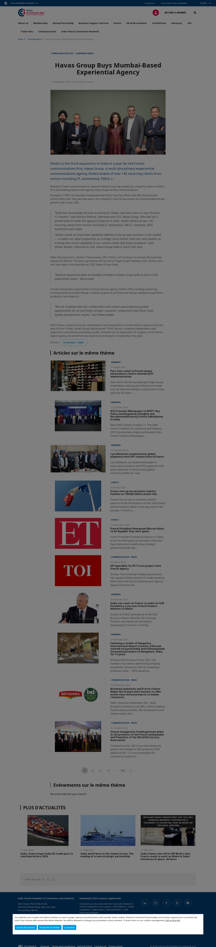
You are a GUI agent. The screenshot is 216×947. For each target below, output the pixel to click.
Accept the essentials (50, 927)
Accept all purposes (25, 927)
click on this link (172, 920)
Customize (69, 927)
